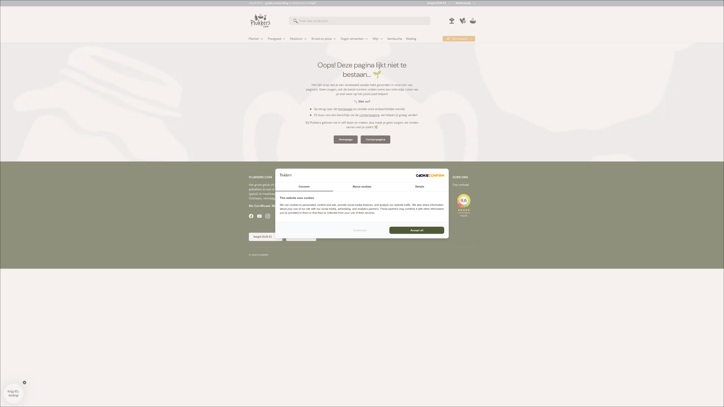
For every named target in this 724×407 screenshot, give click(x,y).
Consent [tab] (304, 186)
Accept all (416, 230)
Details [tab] (419, 186)
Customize (360, 230)
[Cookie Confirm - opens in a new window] (430, 175)
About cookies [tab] (362, 186)
